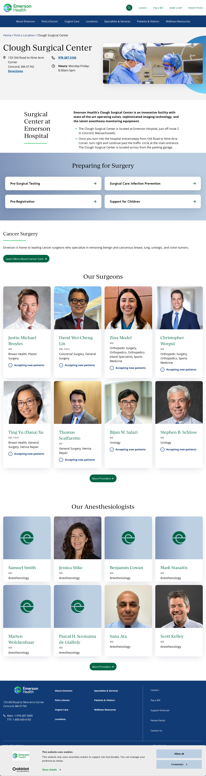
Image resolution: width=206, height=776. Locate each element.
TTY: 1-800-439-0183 (19, 719)
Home (7, 35)
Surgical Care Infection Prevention (135, 183)
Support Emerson (160, 710)
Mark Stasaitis (173, 567)
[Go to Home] (17, 8)
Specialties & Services (117, 21)
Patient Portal (195, 7)
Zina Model (121, 337)
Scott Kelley (171, 636)
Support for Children (125, 201)
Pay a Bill (158, 7)
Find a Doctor (50, 21)
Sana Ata (118, 636)
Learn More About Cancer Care (24, 258)
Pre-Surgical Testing (25, 183)
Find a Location (24, 35)
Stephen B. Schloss (178, 432)
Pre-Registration (22, 201)
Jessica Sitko (70, 567)
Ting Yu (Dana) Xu (26, 432)
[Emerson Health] (26, 690)
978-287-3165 (67, 57)
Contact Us (156, 730)
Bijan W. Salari (124, 432)
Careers (143, 7)
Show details (49, 769)
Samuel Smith (22, 567)
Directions (15, 71)
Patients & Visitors (148, 21)
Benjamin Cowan (126, 567)
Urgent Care (72, 21)
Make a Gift (176, 7)
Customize (177, 764)
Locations (92, 21)
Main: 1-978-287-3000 (20, 715)
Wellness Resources (178, 21)
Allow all (179, 753)
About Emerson (25, 21)
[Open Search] (129, 8)
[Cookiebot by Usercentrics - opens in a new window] (21, 769)
